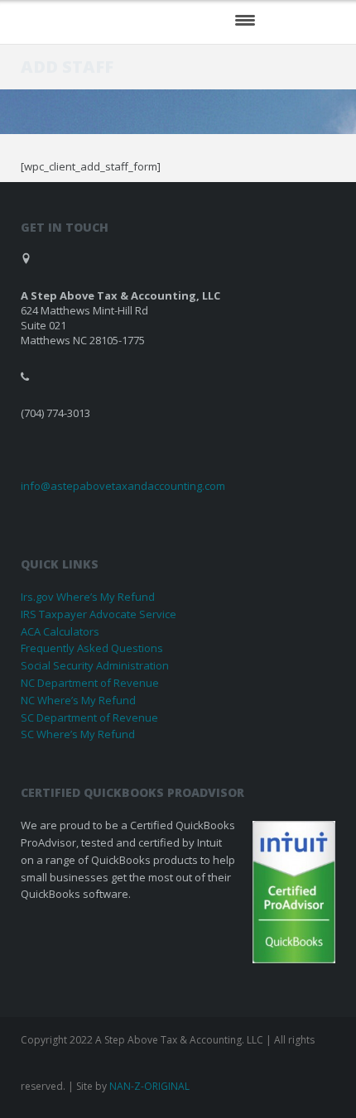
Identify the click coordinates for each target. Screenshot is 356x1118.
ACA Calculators (60, 631)
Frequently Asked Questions (92, 648)
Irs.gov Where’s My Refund (88, 596)
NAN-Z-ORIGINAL (149, 1086)
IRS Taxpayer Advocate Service (98, 614)
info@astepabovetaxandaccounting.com (123, 485)
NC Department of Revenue (90, 682)
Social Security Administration (95, 665)
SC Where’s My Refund (78, 734)
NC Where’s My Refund (78, 700)
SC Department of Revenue (89, 717)
